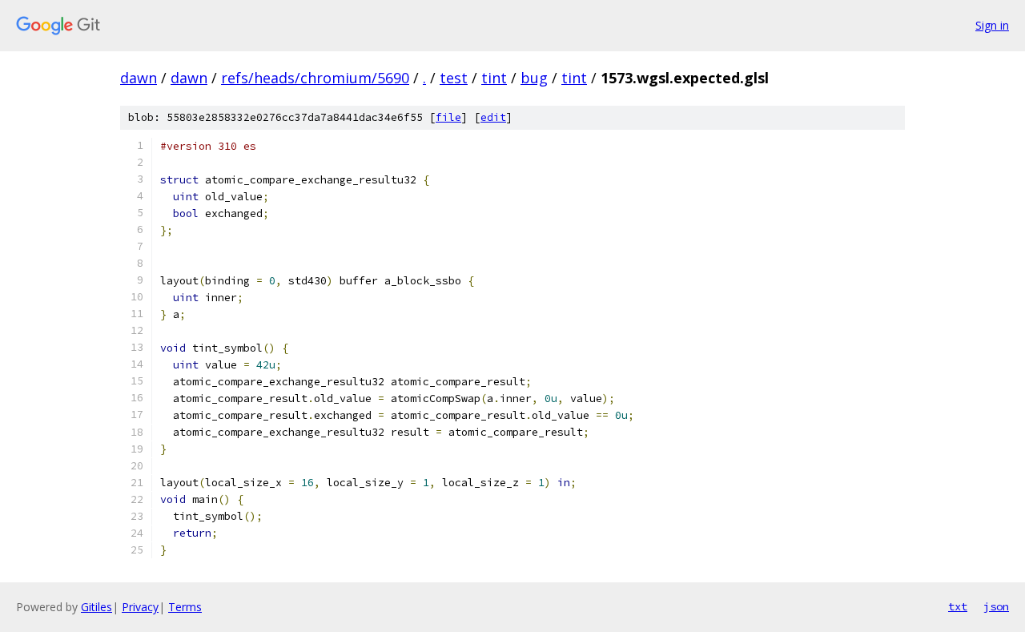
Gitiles (96, 606)
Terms (185, 606)
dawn (138, 77)
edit (493, 117)
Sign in (992, 25)
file (448, 117)
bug (534, 77)
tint (494, 77)
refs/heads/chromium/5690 (315, 77)
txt (957, 606)
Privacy (140, 606)
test (454, 77)
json (996, 606)
